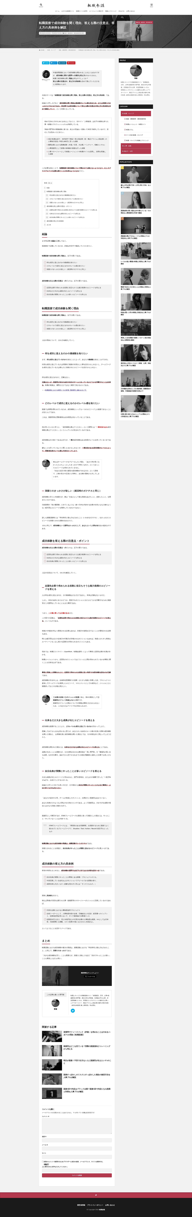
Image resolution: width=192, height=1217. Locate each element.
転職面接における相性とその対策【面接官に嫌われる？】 (66, 390)
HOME (42, 50)
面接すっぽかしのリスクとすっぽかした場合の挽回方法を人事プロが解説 (87, 1076)
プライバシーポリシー (95, 1205)
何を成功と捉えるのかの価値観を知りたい (61, 195)
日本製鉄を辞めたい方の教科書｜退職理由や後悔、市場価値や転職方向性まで (136, 390)
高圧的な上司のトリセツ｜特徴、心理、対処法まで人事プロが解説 (136, 364)
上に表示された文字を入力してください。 (55, 1166)
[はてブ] (54, 62)
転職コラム (129, 129)
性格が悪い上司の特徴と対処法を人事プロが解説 (136, 314)
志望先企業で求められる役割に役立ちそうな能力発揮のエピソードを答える (71, 210)
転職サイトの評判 (81, 11)
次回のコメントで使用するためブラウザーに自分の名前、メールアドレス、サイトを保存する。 (74, 1161)
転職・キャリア (51, 50)
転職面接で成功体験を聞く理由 (55, 191)
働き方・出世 (128, 151)
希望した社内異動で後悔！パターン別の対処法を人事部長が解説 (136, 339)
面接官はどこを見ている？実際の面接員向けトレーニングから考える (87, 1047)
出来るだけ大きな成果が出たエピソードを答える (63, 213)
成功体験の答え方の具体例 (54, 221)
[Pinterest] (71, 62)
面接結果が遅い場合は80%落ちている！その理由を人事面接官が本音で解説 (136, 212)
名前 (44, 1136)
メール (45, 1145)
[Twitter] (46, 62)
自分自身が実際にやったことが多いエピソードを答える (65, 217)
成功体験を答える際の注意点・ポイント (58, 206)
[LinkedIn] (62, 62)
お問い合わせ (130, 11)
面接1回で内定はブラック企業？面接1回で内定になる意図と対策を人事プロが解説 (87, 1090)
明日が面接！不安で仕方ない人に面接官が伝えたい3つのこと (87, 1062)
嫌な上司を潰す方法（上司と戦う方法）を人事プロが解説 (136, 186)
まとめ (47, 224)
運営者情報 (81, 1205)
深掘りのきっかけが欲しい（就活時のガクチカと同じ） (65, 202)
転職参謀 (102, 1209)
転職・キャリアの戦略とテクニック (137, 140)
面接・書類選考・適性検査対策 (72, 33)
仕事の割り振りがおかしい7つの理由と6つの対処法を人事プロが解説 (135, 415)
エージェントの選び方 (96, 11)
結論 (47, 188)
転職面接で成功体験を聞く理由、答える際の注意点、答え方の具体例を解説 (99, 50)
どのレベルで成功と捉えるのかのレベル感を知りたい (64, 199)
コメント (45, 1116)
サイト (44, 1153)
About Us (121, 11)
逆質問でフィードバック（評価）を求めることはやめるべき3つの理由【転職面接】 (87, 1033)
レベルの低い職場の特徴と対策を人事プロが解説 (136, 263)
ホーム (57, 11)
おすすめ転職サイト (68, 11)
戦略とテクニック (110, 11)
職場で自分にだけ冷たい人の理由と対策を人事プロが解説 (136, 288)
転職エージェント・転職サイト (136, 124)
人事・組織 (127, 146)
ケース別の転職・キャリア (134, 135)
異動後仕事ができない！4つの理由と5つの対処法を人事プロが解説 (135, 237)
